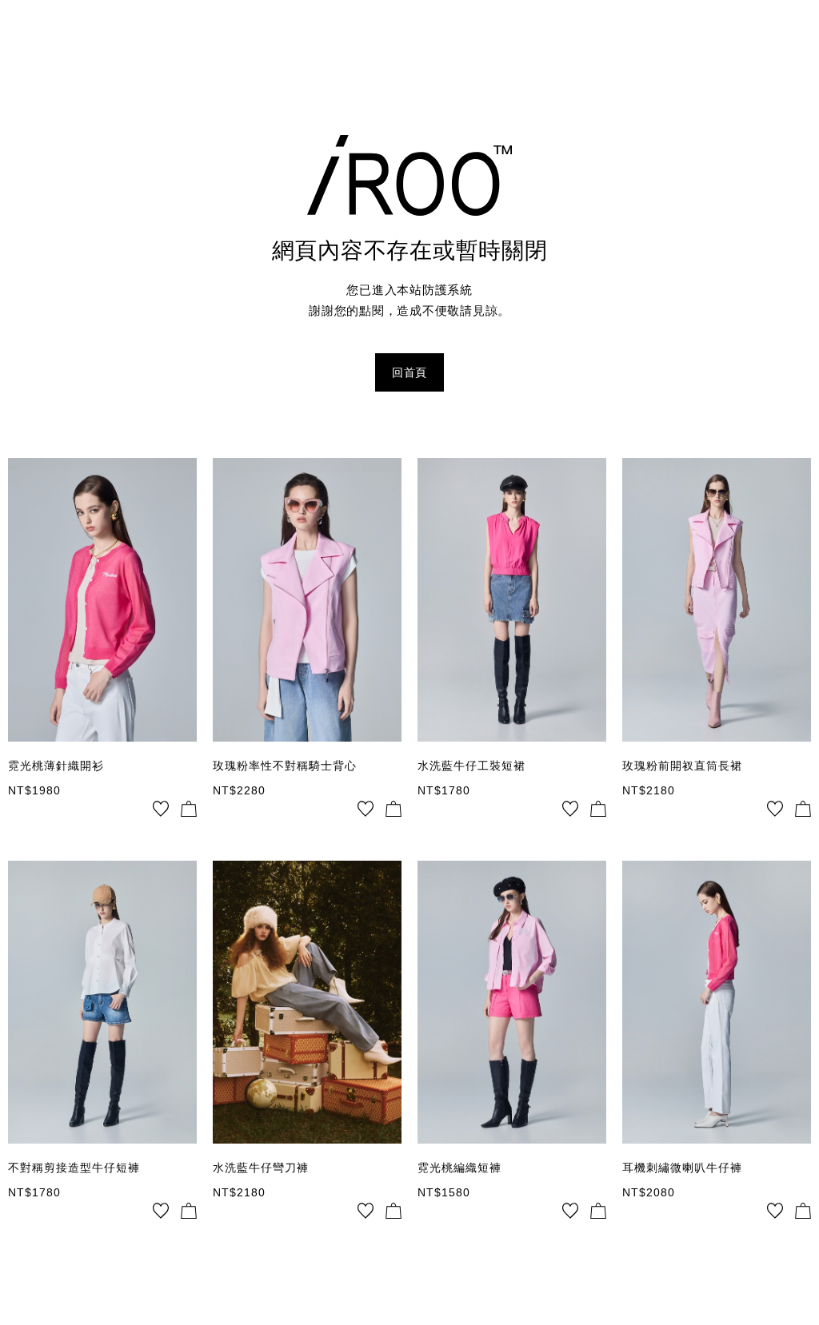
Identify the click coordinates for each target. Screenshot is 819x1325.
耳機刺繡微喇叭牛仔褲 (682, 1167)
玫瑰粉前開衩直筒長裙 (682, 765)
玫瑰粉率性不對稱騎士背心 (285, 765)
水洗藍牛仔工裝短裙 (471, 765)
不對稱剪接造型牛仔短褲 (74, 1167)
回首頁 (409, 372)
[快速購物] (189, 809)
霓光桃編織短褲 (459, 1167)
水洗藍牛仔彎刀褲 (261, 1167)
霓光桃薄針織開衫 (56, 765)
